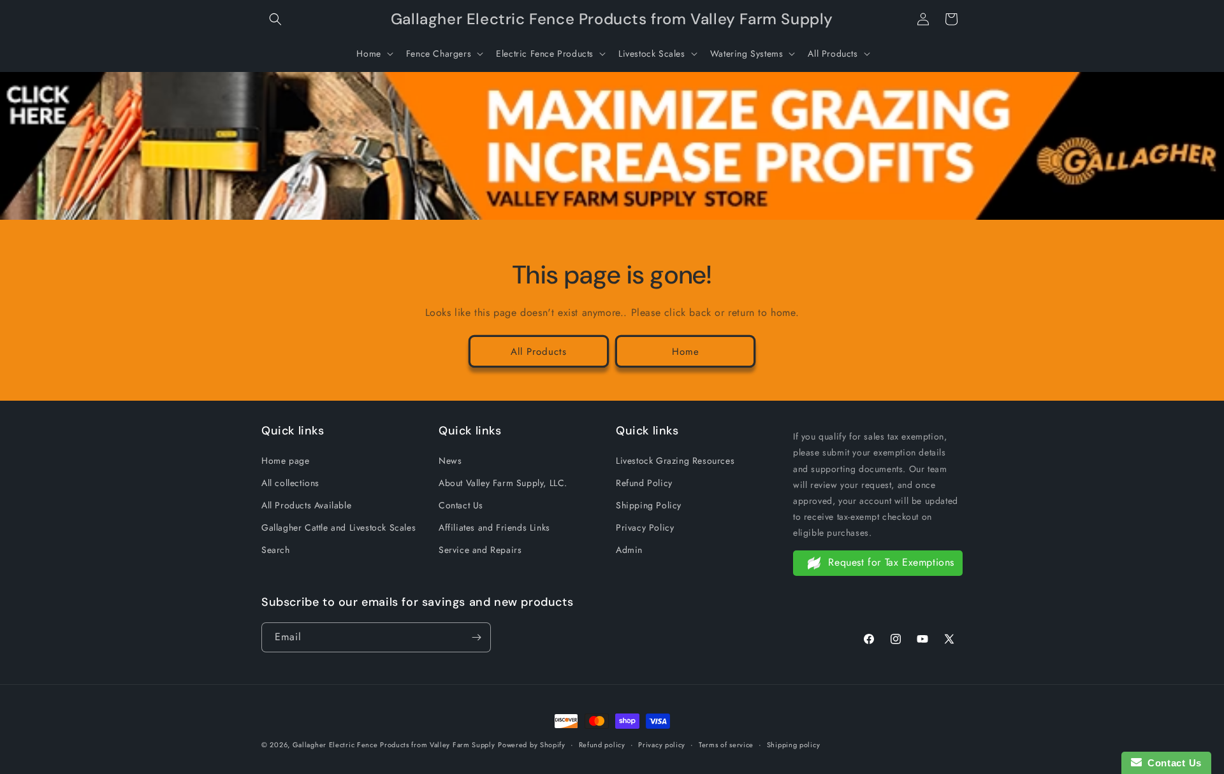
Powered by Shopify (531, 745)
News (450, 460)
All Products (539, 352)
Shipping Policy (648, 505)
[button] (275, 19)
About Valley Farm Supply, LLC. (503, 483)
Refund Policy (644, 483)
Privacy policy (661, 745)
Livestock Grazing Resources (675, 460)
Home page (285, 460)
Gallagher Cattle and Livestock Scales (338, 527)
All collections (290, 483)
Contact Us (461, 505)
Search (275, 549)
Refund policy (602, 745)
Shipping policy (793, 745)
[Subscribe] (476, 637)
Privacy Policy (645, 527)
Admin (629, 549)
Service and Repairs (480, 549)
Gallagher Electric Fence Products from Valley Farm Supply (394, 745)
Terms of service (726, 745)
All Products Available (306, 505)
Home (685, 352)
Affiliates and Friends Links (494, 527)
